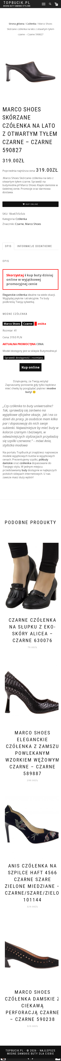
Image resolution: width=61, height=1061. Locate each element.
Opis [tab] (8, 246)
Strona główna (16, 23)
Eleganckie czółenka (15, 295)
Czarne (19, 224)
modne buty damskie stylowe (16, 6)
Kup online (30, 367)
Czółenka (31, 23)
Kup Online (32, 204)
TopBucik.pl (16, 3)
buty (24, 470)
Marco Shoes (33, 224)
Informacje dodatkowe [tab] (34, 246)
